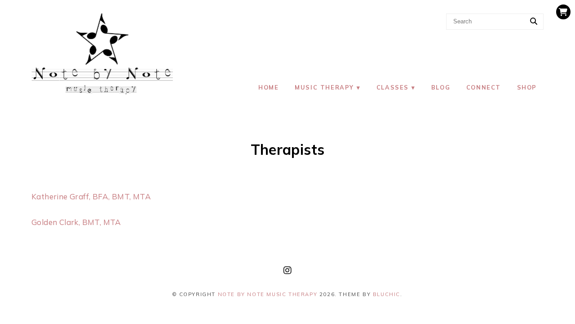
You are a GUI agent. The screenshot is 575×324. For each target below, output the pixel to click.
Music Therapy (324, 87)
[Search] (533, 21)
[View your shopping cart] (563, 11)
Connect (483, 87)
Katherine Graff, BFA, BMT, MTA (91, 196)
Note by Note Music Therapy (268, 294)
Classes (392, 87)
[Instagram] (287, 270)
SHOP (527, 87)
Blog (440, 87)
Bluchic (386, 294)
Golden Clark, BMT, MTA (76, 222)
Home (268, 87)
